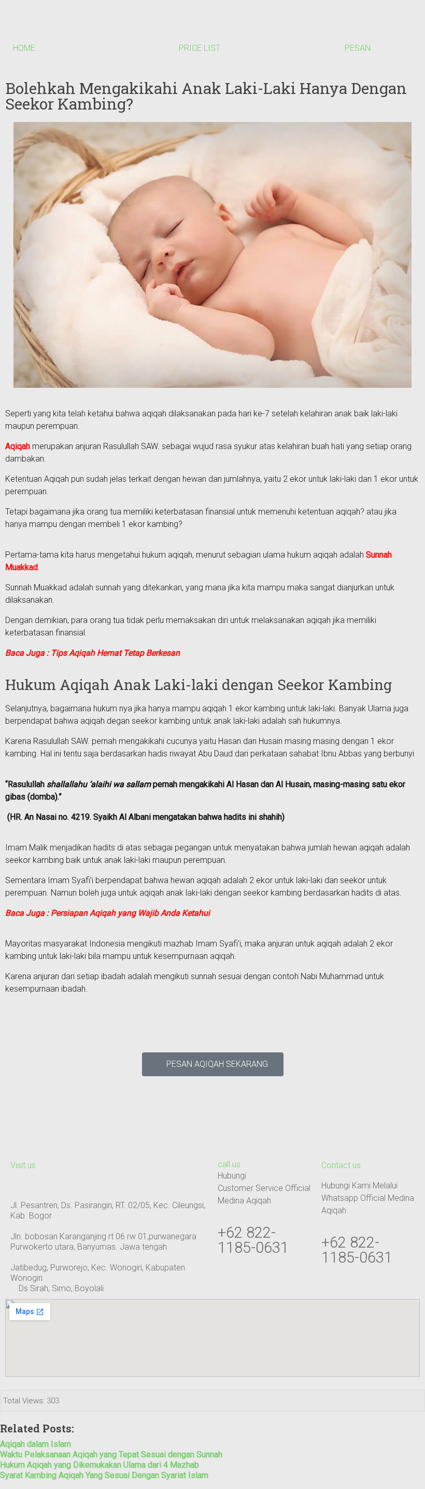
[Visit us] (23, 1144)
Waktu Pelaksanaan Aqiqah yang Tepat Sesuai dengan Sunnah (111, 1454)
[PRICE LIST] (192, 26)
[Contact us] (334, 1144)
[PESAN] (358, 26)
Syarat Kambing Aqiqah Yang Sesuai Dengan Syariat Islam (104, 1475)
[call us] (231, 1144)
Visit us (23, 1165)
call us (229, 1164)
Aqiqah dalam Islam (35, 1444)
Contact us (341, 1165)
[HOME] (26, 26)
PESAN (358, 48)
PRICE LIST (199, 48)
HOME (24, 48)
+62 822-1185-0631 (253, 1240)
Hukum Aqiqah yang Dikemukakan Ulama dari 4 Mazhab (99, 1465)
